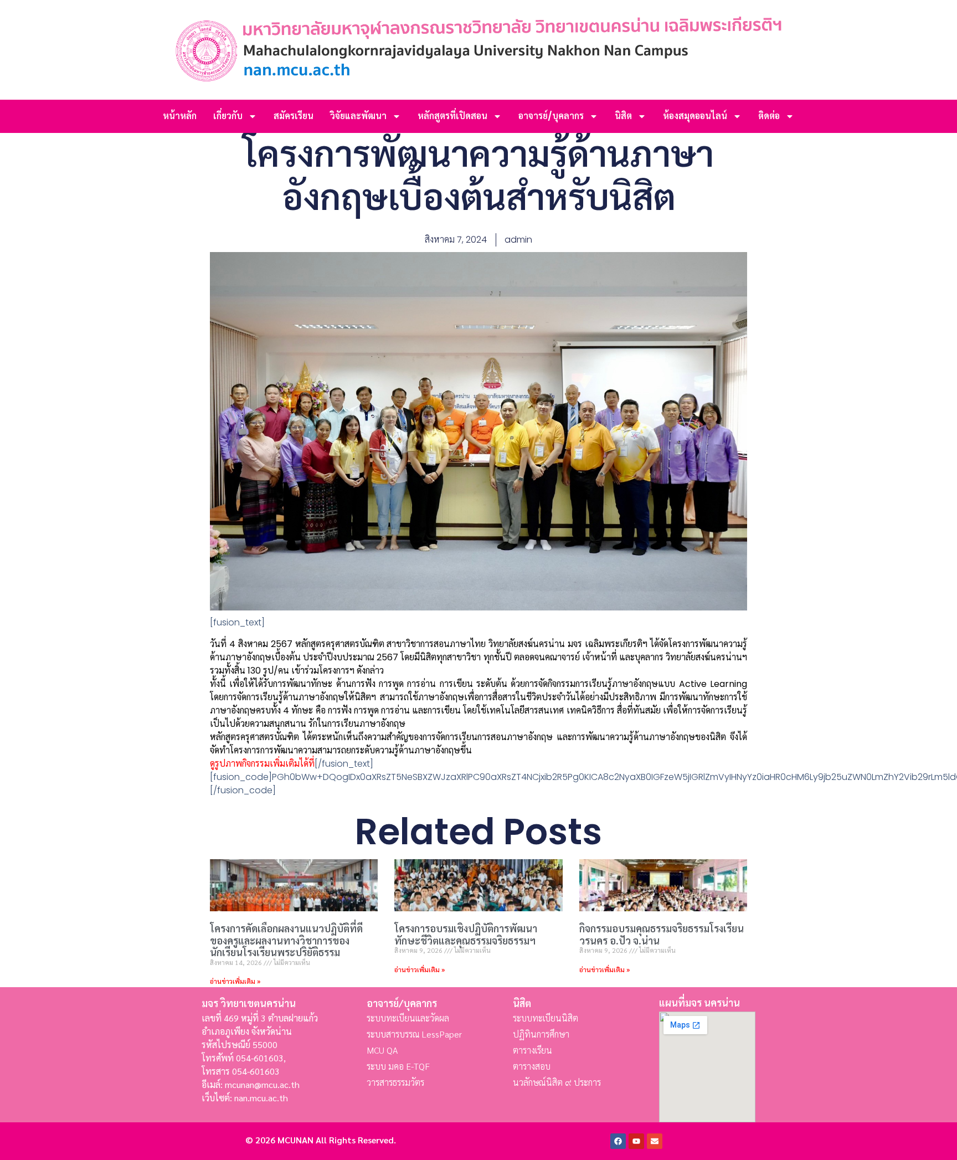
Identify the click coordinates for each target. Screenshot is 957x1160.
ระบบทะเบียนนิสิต (545, 1018)
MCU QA (382, 1050)
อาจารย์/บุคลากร (551, 116)
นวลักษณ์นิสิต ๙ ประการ (557, 1082)
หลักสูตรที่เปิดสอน (452, 116)
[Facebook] (618, 1141)
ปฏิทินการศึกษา (541, 1034)
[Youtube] (636, 1141)
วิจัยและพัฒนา (358, 116)
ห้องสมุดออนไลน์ (695, 116)
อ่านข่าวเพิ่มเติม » (235, 981)
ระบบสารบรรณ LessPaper (414, 1034)
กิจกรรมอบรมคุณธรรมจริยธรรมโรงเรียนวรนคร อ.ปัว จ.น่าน (661, 934)
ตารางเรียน (532, 1050)
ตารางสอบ (531, 1066)
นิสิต (623, 116)
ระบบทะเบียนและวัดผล (408, 1018)
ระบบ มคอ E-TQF (398, 1066)
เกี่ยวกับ (228, 116)
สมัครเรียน (293, 116)
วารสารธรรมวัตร (395, 1082)
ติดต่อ (769, 116)
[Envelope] (654, 1141)
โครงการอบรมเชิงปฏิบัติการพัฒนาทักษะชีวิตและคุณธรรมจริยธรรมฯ (465, 934)
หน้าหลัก (180, 116)
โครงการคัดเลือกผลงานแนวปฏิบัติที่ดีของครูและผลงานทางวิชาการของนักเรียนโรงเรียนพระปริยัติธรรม (286, 940)
